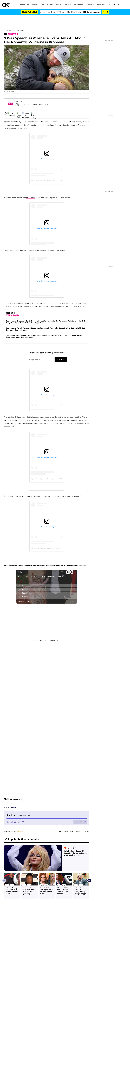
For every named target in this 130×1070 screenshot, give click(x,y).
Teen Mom (20, 30)
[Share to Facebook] (12, 113)
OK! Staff (19, 102)
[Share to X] (19, 113)
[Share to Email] (33, 113)
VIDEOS (68, 4)
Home (6, 30)
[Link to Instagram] (113, 4)
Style (42, 4)
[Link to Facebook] (109, 4)
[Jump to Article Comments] (5, 113)
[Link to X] (118, 4)
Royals (50, 4)
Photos (12, 30)
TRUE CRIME (78, 4)
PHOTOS (59, 4)
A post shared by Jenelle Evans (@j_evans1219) (46, 180)
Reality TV (24, 4)
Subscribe (101, 4)
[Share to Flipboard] (26, 113)
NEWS (34, 4)
